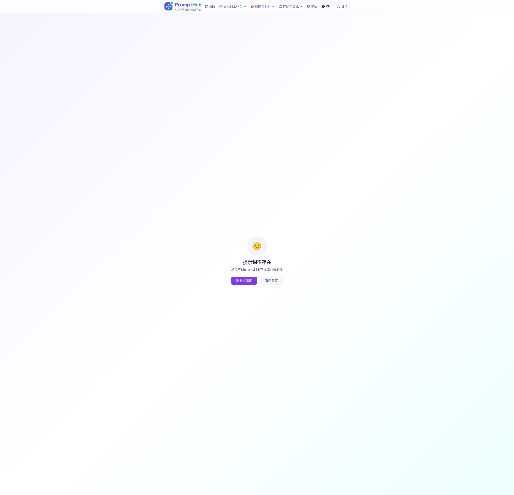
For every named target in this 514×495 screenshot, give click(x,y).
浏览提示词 (244, 281)
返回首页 (271, 281)
